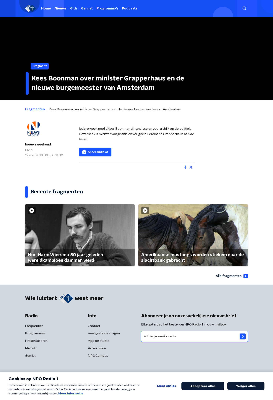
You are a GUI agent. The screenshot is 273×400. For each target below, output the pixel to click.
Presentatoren (36, 341)
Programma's (107, 8)
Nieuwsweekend (38, 144)
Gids (73, 8)
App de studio (98, 341)
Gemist (87, 8)
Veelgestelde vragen (104, 333)
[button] (244, 8)
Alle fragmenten (229, 276)
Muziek (30, 348)
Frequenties (34, 326)
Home (46, 8)
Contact (94, 326)
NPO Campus (98, 355)
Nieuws (60, 8)
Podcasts (129, 8)
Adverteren (97, 348)
